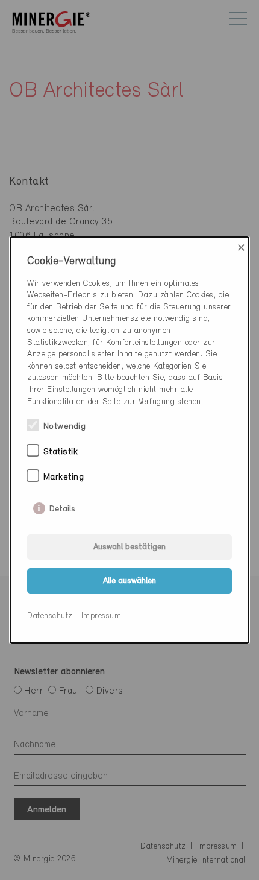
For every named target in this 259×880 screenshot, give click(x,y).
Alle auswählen (129, 581)
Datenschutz (50, 616)
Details (62, 506)
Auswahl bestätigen (129, 547)
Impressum (101, 616)
